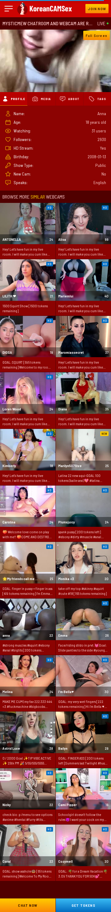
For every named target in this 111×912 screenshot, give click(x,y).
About (74, 99)
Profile (18, 99)
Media (46, 99)
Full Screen (96, 35)
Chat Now (27, 905)
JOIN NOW (97, 8)
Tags (101, 99)
